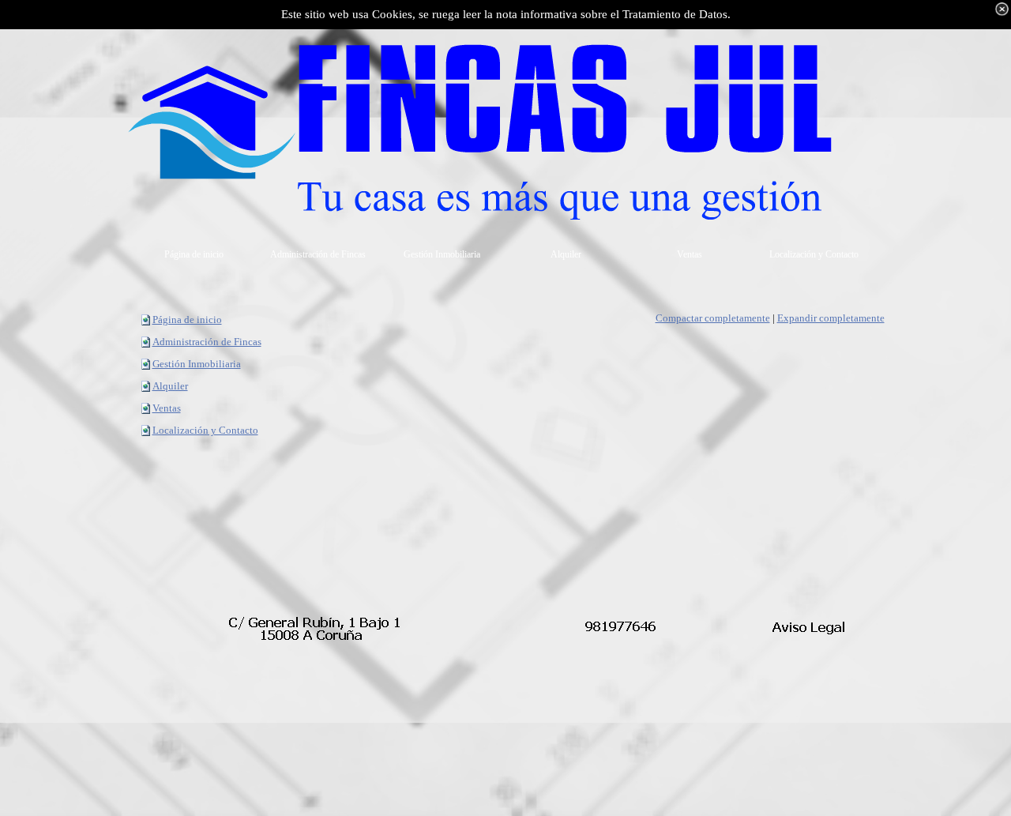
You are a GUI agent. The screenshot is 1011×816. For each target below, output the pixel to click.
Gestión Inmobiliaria (196, 364)
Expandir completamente (831, 318)
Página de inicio (187, 319)
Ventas (166, 408)
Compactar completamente (713, 318)
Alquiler (170, 386)
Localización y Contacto (205, 430)
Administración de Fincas (206, 342)
